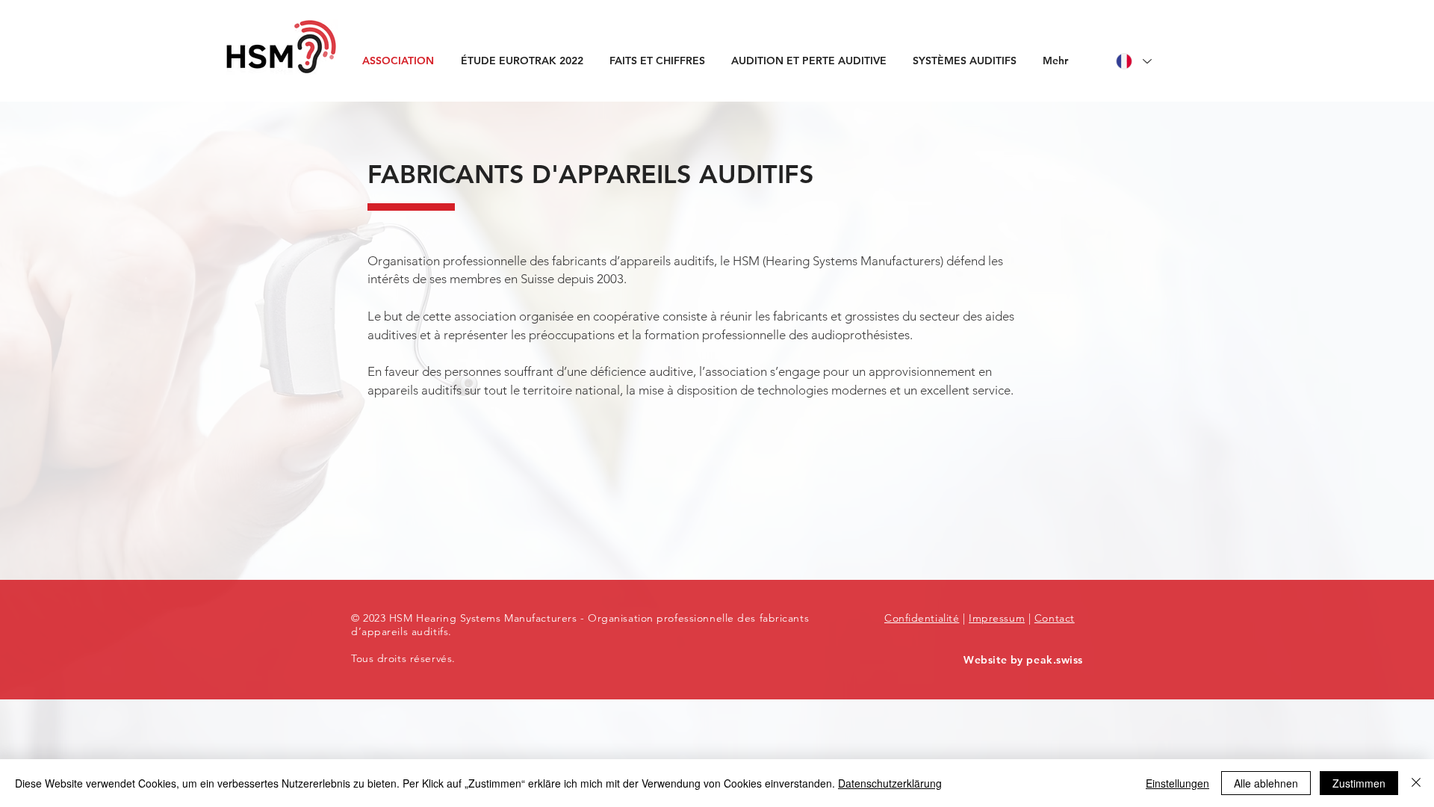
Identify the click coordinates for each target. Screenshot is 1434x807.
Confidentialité (921, 618)
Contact (1054, 618)
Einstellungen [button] (1177, 783)
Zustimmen (1358, 783)
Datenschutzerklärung (890, 783)
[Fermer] (1416, 783)
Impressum (997, 618)
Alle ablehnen (1266, 783)
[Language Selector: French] (1133, 61)
